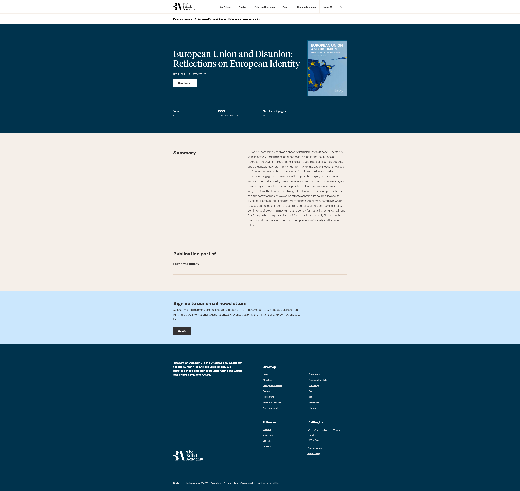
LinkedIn (267, 429)
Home (266, 373)
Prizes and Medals (318, 379)
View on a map (314, 447)
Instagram (268, 434)
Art (310, 390)
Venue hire (314, 402)
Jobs (311, 396)
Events (285, 6)
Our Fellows (225, 6)
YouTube (267, 440)
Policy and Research (264, 6)
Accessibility (313, 453)
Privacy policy (231, 483)
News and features (306, 6)
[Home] (184, 7)
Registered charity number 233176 (190, 483)
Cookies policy (247, 483)
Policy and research (183, 18)
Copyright (216, 483)
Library (312, 407)
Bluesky (267, 446)
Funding (243, 6)
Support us (314, 373)
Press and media (271, 407)
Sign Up (182, 330)
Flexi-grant (268, 396)
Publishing (314, 385)
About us (267, 379)
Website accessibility (268, 483)
